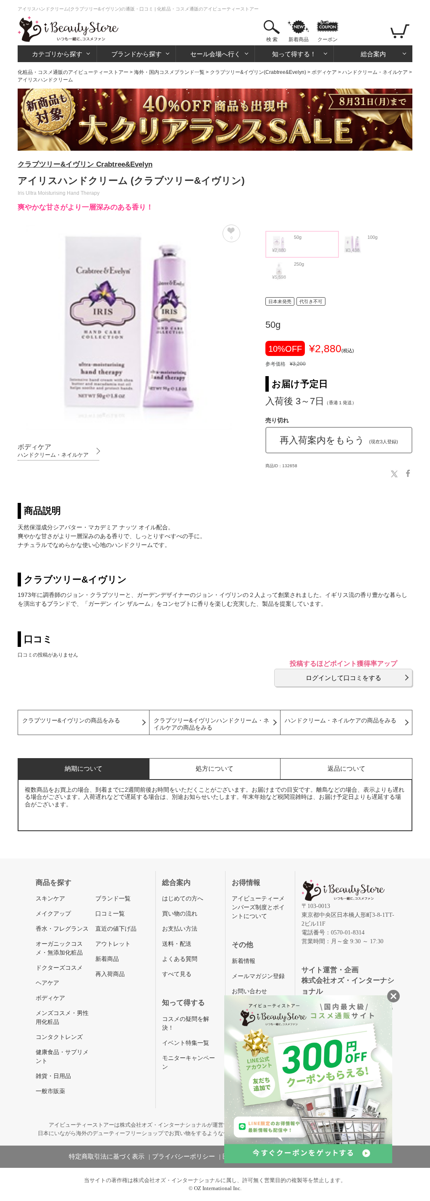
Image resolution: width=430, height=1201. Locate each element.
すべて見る (176, 974)
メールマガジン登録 (258, 976)
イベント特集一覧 (185, 1043)
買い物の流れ (179, 914)
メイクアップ (53, 914)
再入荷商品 (110, 974)
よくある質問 (179, 959)
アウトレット (113, 944)
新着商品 (298, 39)
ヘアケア (47, 983)
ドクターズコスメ (59, 968)
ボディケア (324, 72)
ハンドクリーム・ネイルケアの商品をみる (340, 720)
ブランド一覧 (113, 898)
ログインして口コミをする (343, 677)
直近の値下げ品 (115, 929)
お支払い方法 (179, 929)
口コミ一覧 (110, 914)
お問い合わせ (249, 991)
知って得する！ (294, 54)
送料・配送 (176, 944)
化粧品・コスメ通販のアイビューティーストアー (73, 72)
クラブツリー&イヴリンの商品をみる (71, 720)
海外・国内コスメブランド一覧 (169, 72)
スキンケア (50, 898)
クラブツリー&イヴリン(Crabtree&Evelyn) (258, 72)
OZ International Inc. (217, 1188)
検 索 (272, 39)
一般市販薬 (50, 1091)
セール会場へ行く (215, 54)
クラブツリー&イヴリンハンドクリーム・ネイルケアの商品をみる (211, 724)
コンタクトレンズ (59, 1037)
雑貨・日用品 (53, 1076)
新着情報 (243, 961)
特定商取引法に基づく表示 (106, 1156)
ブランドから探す (136, 54)
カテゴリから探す (57, 54)
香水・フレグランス (62, 929)
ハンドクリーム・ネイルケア (375, 72)
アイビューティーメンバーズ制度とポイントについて (258, 907)
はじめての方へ (182, 898)
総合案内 (373, 54)
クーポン (327, 39)
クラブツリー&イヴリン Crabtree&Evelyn (85, 164)
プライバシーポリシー (183, 1156)
